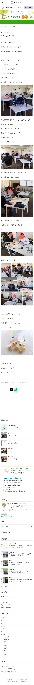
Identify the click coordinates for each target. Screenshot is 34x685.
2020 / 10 (6, 639)
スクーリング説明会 (13, 427)
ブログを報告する (24, 681)
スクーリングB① (7, 36)
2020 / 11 (6, 638)
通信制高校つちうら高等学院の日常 (17, 14)
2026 (3, 618)
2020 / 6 (6, 647)
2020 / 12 (6, 636)
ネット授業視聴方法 (13, 443)
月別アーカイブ (6, 613)
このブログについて (6, 516)
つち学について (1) (6, 607)
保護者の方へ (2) (5, 605)
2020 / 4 (6, 650)
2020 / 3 (6, 652)
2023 (3, 626)
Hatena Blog (15, 681)
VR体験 (10, 451)
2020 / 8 (6, 643)
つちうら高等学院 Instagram (9, 671)
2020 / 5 (6, 648)
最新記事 (4, 539)
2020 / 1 (6, 656)
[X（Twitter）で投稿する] (11, 389)
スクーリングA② (12, 458)
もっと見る (4, 586)
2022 (3, 629)
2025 (3, 620)
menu (17, 22)
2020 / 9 (6, 641)
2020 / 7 (6, 645)
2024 (3, 623)
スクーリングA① (12, 435)
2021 (3, 631)
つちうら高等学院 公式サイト (9, 666)
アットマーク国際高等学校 (8, 669)
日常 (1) (3, 599)
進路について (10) (5, 596)
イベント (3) (4, 602)
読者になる (28, 7)
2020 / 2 (6, 654)
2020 (4, 634)
